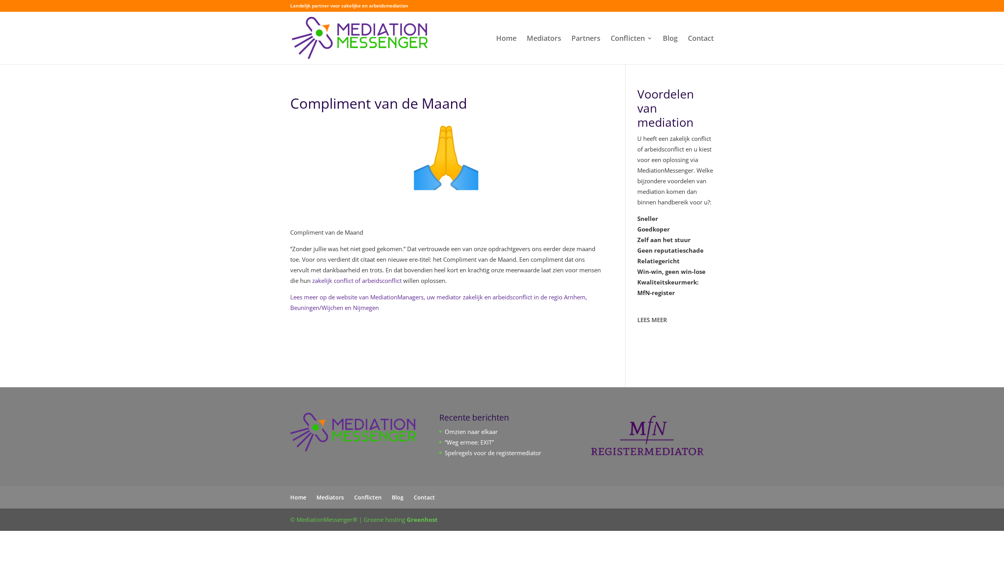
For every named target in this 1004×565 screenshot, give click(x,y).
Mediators (544, 39)
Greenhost (422, 519)
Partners (585, 39)
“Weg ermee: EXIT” (469, 442)
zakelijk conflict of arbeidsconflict (357, 280)
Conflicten (628, 39)
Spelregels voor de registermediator (493, 453)
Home (506, 39)
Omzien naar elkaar (471, 432)
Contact (701, 39)
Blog (670, 39)
